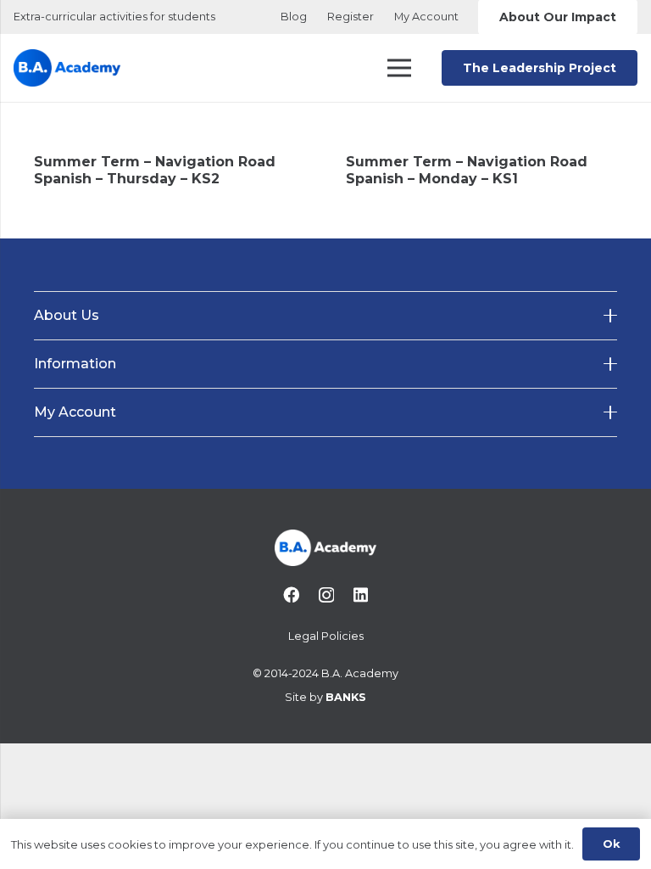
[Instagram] (326, 595)
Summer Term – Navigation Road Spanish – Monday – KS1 (466, 170)
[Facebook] (291, 594)
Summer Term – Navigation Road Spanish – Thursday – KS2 (154, 170)
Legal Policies (326, 636)
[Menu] (400, 68)
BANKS (346, 697)
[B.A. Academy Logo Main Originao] (67, 68)
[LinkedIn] (360, 594)
